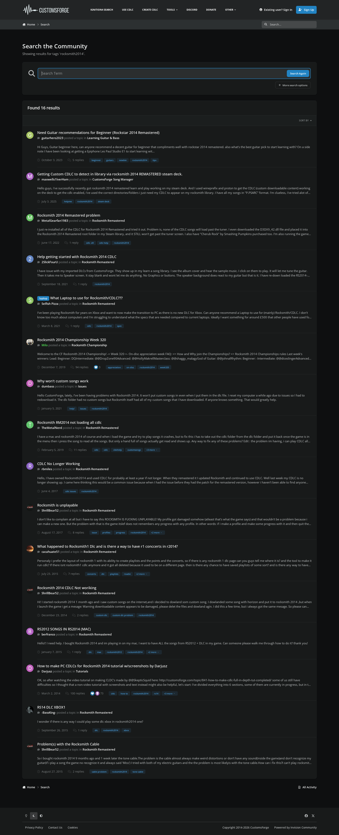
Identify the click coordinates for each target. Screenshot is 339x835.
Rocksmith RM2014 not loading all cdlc (69, 422)
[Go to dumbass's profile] (30, 383)
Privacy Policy (34, 827)
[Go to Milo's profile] (30, 342)
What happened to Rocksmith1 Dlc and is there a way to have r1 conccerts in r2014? (107, 546)
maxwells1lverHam (55, 179)
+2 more (155, 532)
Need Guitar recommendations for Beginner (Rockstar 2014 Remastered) (98, 132)
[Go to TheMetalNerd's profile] (30, 424)
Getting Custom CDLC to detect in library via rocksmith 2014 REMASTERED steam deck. (109, 174)
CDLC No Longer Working (58, 463)
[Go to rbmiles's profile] (30, 466)
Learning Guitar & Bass (103, 138)
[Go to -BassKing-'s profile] (30, 709)
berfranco (48, 634)
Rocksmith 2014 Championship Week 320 (71, 339)
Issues (82, 386)
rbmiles (47, 469)
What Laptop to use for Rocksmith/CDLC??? (86, 298)
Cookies (73, 827)
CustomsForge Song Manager (112, 179)
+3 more (150, 449)
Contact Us (55, 827)
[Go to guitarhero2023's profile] (30, 135)
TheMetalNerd (52, 428)
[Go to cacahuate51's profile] (30, 549)
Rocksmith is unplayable (57, 505)
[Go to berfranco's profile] (30, 631)
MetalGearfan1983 (55, 220)
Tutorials (82, 671)
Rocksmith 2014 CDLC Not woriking (66, 587)
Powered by (295, 827)
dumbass (48, 386)
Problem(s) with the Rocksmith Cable (68, 744)
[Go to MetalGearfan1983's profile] (30, 218)
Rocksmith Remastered (108, 220)
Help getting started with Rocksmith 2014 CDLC (76, 256)
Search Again (298, 73)
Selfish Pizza (50, 304)
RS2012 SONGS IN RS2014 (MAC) (64, 629)
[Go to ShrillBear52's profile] (30, 507)
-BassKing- (49, 712)
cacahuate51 (51, 552)
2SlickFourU (50, 262)
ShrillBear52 (50, 510)
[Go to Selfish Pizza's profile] (30, 300)
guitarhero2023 (52, 138)
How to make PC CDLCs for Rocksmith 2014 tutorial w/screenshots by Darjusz (102, 666)
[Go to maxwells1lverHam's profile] (30, 176)
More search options (294, 85)
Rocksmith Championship (89, 345)
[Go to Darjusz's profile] (30, 668)
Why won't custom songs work (62, 381)
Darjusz (47, 671)
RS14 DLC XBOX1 (51, 707)
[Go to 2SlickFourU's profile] (30, 259)
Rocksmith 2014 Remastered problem (68, 215)
